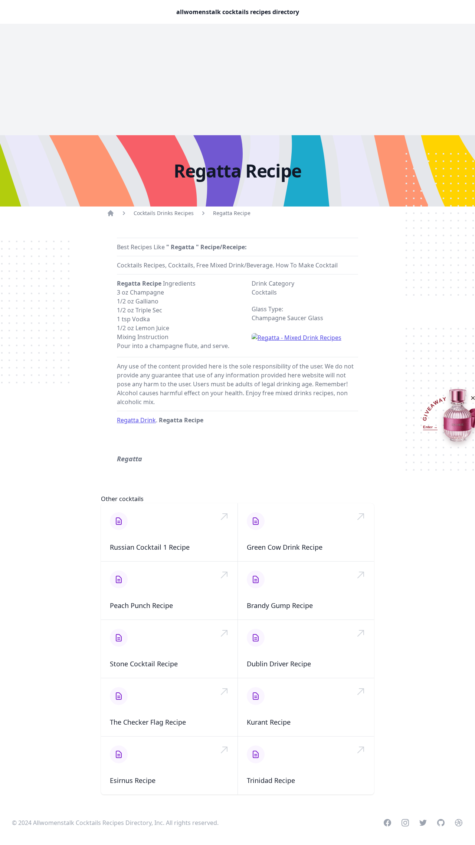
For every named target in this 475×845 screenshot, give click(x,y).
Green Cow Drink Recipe (284, 547)
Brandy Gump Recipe (280, 605)
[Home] (110, 213)
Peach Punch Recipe (141, 605)
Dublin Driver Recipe (279, 663)
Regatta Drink (136, 420)
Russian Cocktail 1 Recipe (150, 547)
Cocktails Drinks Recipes (164, 213)
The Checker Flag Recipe (148, 722)
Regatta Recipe (231, 213)
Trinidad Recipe (271, 780)
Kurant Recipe (269, 722)
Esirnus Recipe (132, 780)
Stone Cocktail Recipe (144, 663)
